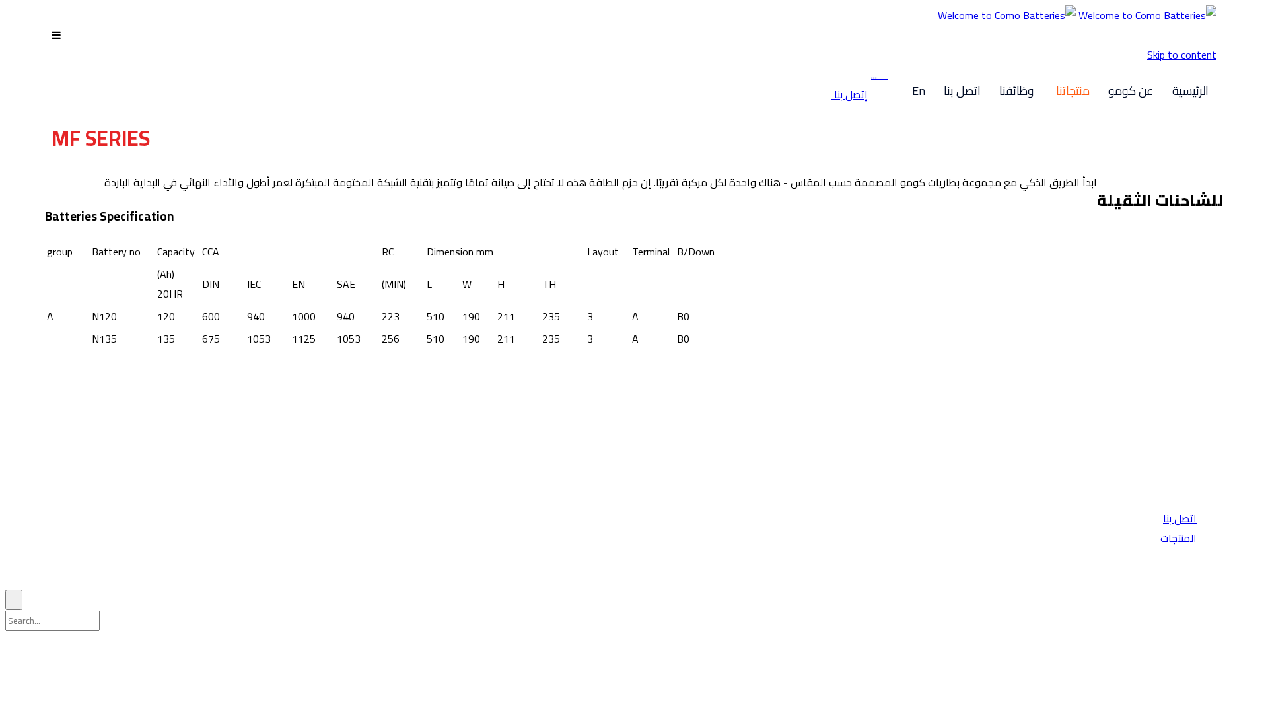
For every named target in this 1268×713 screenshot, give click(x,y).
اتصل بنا (962, 91)
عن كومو (1131, 91)
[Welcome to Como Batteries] (1077, 15)
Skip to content (1181, 55)
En (918, 91)
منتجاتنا (1073, 91)
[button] (850, 94)
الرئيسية (1190, 91)
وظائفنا (1016, 91)
